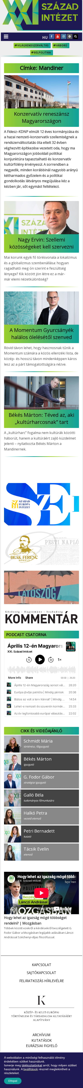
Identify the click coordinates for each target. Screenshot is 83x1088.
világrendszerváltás (33, 45)
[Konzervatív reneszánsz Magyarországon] (41, 91)
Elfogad (12, 1080)
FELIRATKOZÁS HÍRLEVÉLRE (41, 980)
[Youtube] (57, 36)
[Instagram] (63, 36)
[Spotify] (69, 36)
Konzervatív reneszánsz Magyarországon (41, 117)
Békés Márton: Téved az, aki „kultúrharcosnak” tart (41, 418)
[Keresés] (75, 36)
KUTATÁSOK (41, 1040)
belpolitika (42, 52)
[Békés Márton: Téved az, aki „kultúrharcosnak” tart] (41, 393)
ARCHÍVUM (41, 1034)
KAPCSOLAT (41, 964)
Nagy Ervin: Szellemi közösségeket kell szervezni (41, 243)
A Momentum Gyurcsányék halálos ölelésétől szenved (42, 333)
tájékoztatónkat (32, 1065)
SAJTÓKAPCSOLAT (41, 972)
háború (61, 45)
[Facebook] (51, 36)
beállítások (30, 1069)
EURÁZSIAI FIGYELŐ (41, 1045)
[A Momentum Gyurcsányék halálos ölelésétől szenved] (41, 308)
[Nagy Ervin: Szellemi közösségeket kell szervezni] (41, 217)
